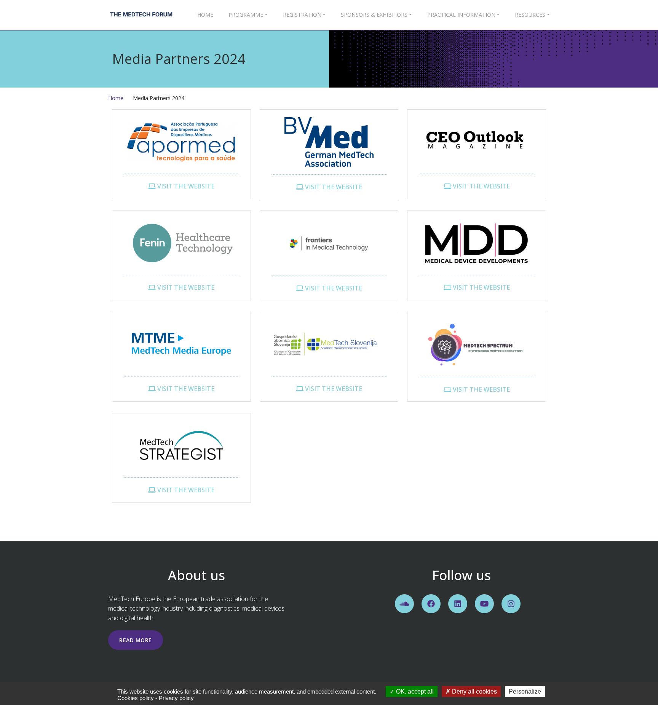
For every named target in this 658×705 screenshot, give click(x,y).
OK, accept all (414, 691)
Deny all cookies (473, 691)
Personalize (525, 691)
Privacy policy (176, 698)
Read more (135, 640)
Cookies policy (135, 698)
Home (205, 14)
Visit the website (185, 186)
